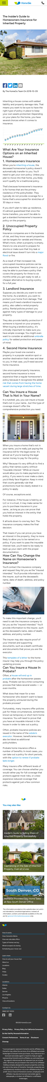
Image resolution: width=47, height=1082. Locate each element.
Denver (5, 991)
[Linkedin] (10, 1015)
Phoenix (5, 998)
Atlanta (4, 985)
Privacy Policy (7, 1029)
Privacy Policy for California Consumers (28, 1029)
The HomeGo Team (14, 91)
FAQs (4, 972)
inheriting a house (25, 165)
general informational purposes (19, 916)
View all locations (8, 1001)
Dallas (4, 988)
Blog (3, 969)
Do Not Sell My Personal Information (15, 1033)
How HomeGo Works (9, 936)
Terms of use (24, 1038)
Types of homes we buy (10, 942)
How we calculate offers (11, 939)
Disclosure (35, 1038)
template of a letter (17, 657)
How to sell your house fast (12, 959)
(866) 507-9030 (8, 1011)
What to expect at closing (11, 946)
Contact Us (6, 1008)
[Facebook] (3, 1015)
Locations (5, 965)
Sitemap (5, 1042)
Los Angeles (6, 995)
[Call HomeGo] (43, 3)
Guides (4, 975)
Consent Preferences (10, 1038)
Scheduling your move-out (11, 949)
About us (5, 962)
